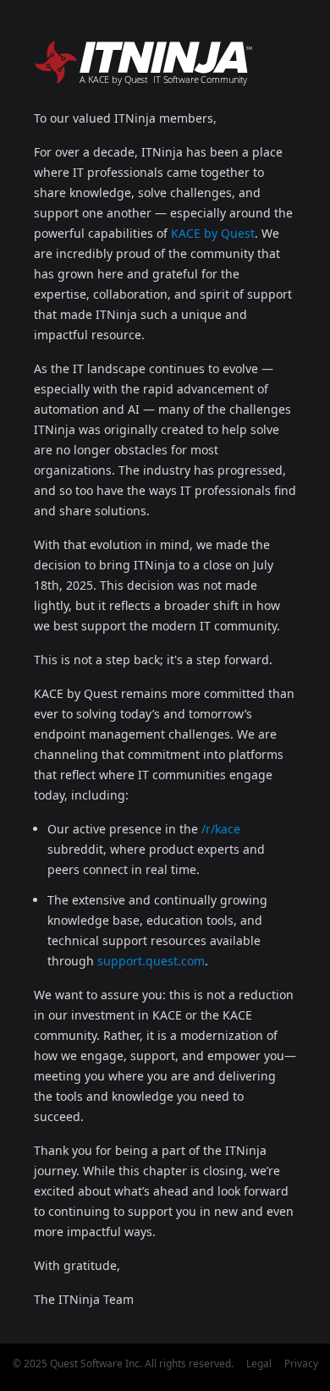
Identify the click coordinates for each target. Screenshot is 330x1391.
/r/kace (220, 829)
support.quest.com (151, 961)
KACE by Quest (213, 233)
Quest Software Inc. (96, 1363)
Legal (259, 1363)
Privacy (301, 1363)
